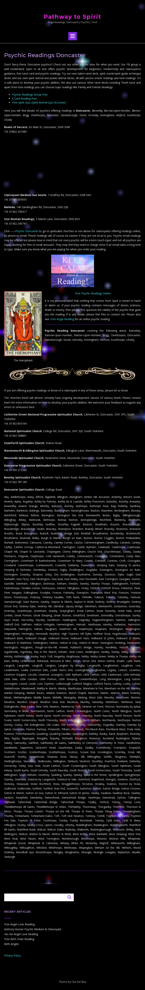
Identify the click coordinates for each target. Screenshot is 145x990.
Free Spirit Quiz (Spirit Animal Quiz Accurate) (39, 102)
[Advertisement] (72, 163)
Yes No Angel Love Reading (21, 934)
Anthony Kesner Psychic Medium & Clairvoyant (32, 929)
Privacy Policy (12, 955)
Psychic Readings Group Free (30, 94)
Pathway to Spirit (72, 16)
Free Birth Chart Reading (19, 939)
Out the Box (79, 982)
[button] (72, 36)
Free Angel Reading (62, 319)
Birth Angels (11, 944)
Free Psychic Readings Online (93, 293)
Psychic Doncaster (27, 231)
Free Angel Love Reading (19, 924)
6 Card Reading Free (24, 98)
